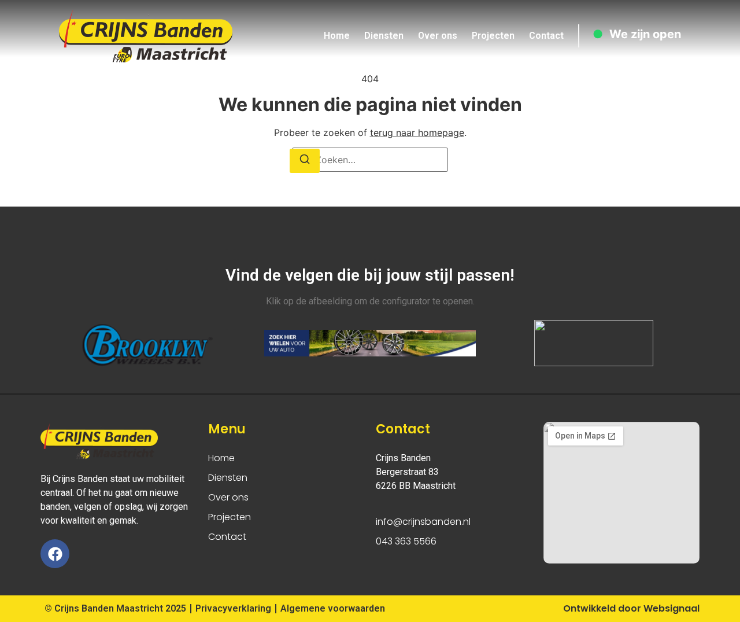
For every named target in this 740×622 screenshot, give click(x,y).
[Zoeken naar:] (370, 160)
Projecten (493, 35)
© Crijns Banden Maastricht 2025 (115, 608)
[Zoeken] (305, 161)
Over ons (437, 35)
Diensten (384, 35)
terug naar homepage (417, 132)
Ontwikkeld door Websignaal (631, 608)
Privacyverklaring (233, 608)
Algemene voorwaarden (332, 608)
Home (337, 35)
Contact (546, 35)
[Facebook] (54, 553)
